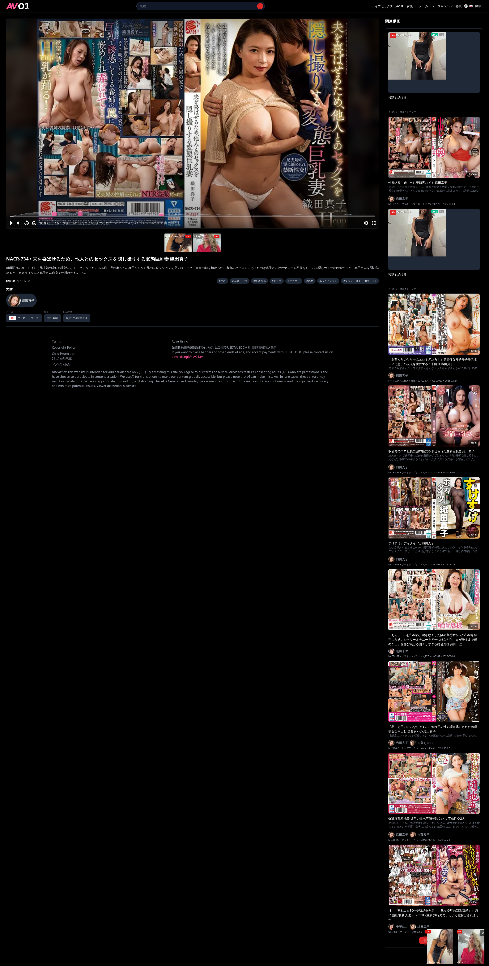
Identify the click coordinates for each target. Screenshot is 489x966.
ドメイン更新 (61, 364)
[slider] (192, 216)
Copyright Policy (63, 347)
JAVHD (399, 6)
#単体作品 (259, 281)
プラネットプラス (411, 204)
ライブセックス (382, 6)
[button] (11, 223)
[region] (192, 124)
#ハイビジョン (328, 281)
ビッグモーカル (410, 748)
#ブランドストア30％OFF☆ (360, 281)
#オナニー (294, 281)
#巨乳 (222, 281)
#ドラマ (277, 281)
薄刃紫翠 (52, 318)
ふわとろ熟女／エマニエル (415, 380)
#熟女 (309, 281)
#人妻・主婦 (239, 281)
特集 (459, 6)
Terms (56, 341)
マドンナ (404, 931)
